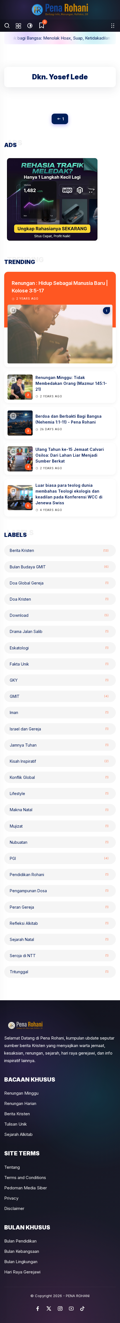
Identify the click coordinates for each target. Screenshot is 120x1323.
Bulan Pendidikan (20, 1241)
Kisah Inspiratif (59, 761)
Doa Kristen (59, 599)
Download (59, 615)
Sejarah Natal (59, 939)
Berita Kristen (59, 550)
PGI (59, 858)
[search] (7, 25)
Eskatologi (59, 647)
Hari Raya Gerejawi (22, 1272)
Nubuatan (59, 842)
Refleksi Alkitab (59, 923)
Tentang (12, 1167)
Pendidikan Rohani (59, 874)
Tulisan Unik (15, 1124)
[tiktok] (82, 1309)
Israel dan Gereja (59, 729)
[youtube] (71, 1309)
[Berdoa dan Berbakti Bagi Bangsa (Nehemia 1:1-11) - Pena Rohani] (13, 416)
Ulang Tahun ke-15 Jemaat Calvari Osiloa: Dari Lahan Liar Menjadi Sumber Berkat (69, 455)
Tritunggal (59, 971)
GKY (59, 680)
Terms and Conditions (25, 1177)
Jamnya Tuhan (59, 745)
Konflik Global (59, 777)
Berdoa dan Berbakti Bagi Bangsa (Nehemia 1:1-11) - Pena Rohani (68, 419)
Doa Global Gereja (59, 583)
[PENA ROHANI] (60, 9)
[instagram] (60, 1309)
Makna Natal (59, 809)
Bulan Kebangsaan (21, 1251)
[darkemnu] (30, 25)
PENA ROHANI (78, 1295)
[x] (49, 1309)
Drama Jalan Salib (59, 631)
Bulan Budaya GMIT (59, 566)
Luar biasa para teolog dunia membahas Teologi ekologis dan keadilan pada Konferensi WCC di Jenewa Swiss (68, 494)
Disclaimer (14, 1208)
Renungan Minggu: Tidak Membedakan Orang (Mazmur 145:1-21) (71, 383)
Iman (59, 712)
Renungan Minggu (21, 1093)
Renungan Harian (20, 1103)
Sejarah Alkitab (18, 1134)
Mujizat (59, 826)
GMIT (59, 696)
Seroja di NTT (59, 955)
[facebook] (37, 1309)
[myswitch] (112, 25)
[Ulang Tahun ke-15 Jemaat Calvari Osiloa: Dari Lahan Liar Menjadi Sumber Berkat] (13, 452)
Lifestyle (59, 793)
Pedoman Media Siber (25, 1187)
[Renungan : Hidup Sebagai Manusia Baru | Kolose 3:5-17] (13, 310)
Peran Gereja (59, 907)
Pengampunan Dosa (59, 890)
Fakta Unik (59, 664)
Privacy (11, 1198)
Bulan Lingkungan (20, 1261)
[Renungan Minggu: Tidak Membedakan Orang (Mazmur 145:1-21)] (13, 380)
